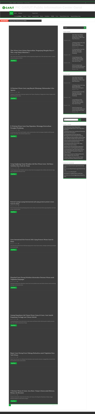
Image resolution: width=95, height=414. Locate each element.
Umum (29, 16)
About (11, 2)
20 (26, 405)
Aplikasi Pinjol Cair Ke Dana (77, 173)
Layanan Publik (35, 16)
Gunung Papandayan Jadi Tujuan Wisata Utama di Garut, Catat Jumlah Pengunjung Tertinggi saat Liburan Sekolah (74, 151)
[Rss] (85, 3)
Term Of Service (20, 2)
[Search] (85, 27)
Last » (35, 405)
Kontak (14, 2)
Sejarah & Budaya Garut (75, 16)
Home (11, 13)
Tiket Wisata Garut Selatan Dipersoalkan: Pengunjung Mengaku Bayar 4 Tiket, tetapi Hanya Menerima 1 (74, 128)
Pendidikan (47, 16)
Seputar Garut (35, 13)
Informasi (20, 13)
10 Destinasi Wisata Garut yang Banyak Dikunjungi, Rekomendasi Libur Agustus (78, 44)
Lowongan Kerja (17, 16)
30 (28, 405)
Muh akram (66, 173)
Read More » (13, 60)
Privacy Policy (27, 2)
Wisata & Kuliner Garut (64, 16)
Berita (15, 13)
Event (57, 16)
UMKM (52, 16)
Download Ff (73, 171)
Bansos (41, 16)
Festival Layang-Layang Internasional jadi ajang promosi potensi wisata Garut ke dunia (78, 66)
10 (23, 405)
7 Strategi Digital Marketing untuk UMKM (17, 20)
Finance (24, 16)
